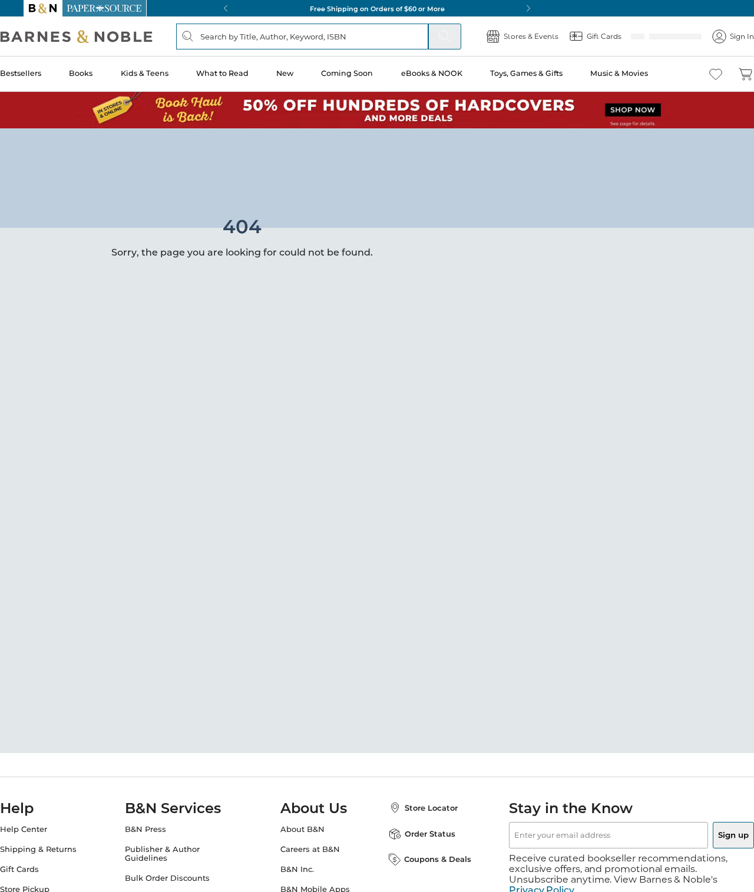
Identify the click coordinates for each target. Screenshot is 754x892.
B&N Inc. (297, 869)
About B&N (302, 829)
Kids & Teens (166, 73)
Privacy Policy (541, 879)
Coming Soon (366, 73)
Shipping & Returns (62, 849)
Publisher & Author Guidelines (174, 854)
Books (103, 73)
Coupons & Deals (425, 859)
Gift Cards (43, 869)
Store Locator (419, 808)
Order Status (418, 833)
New (304, 73)
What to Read (243, 73)
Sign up (705, 835)
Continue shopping (202, 226)
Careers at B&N (310, 849)
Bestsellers (44, 73)
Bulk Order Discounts (179, 878)
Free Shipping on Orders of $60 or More (377, 8)
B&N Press (157, 829)
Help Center (47, 829)
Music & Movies (634, 73)
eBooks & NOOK (448, 73)
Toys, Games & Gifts (543, 73)
